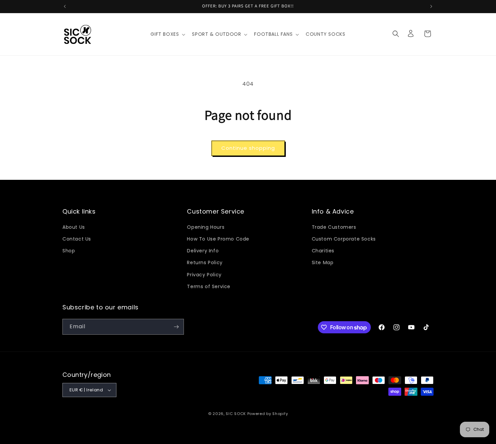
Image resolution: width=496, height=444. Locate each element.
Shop (68, 250)
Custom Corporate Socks (344, 238)
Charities (323, 250)
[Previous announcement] (64, 6)
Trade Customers (334, 227)
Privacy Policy (204, 274)
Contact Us (76, 238)
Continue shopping (248, 147)
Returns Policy (204, 262)
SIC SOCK (236, 413)
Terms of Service (208, 286)
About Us (73, 227)
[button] (167, 34)
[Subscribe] (176, 327)
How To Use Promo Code (218, 238)
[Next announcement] (431, 6)
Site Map (323, 262)
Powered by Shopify (267, 413)
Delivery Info (203, 250)
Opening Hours (205, 227)
